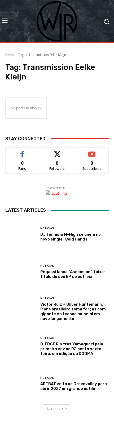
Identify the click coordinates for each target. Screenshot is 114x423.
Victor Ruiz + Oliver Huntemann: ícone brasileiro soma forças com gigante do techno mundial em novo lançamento (73, 311)
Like (22, 151)
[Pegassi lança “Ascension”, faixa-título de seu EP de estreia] (20, 271)
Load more (55, 408)
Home (10, 54)
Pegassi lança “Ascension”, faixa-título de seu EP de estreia (73, 274)
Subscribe (92, 151)
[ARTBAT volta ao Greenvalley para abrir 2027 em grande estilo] (20, 383)
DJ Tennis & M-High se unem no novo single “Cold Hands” (70, 237)
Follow (57, 151)
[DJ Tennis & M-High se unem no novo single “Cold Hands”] (20, 234)
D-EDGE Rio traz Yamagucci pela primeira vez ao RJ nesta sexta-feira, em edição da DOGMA (71, 349)
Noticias (47, 228)
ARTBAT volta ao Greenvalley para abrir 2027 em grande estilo (73, 386)
